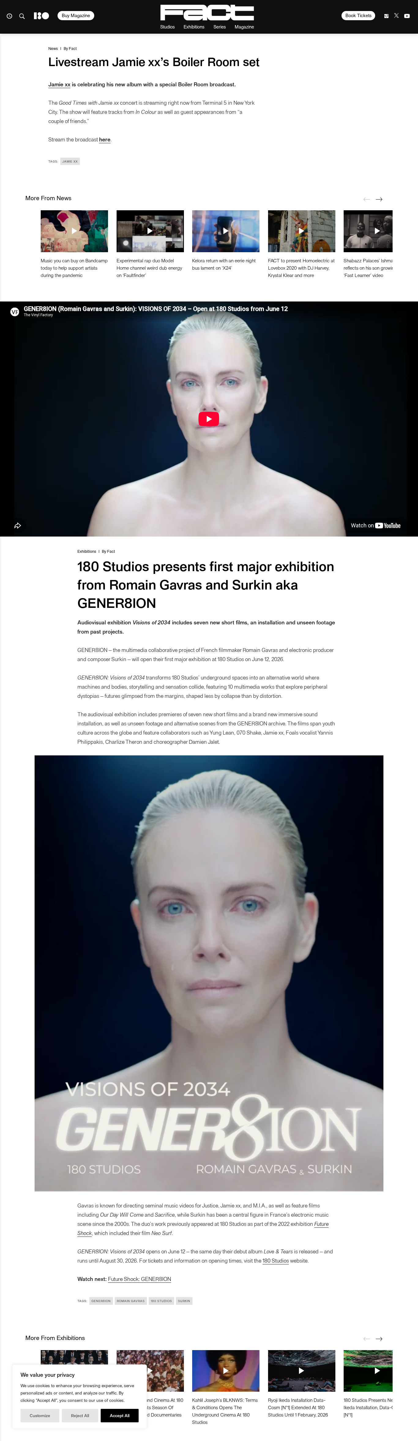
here (104, 139)
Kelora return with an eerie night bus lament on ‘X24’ (224, 264)
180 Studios (276, 1260)
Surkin (184, 1301)
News (53, 48)
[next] (378, 199)
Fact (73, 48)
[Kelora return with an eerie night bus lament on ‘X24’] (225, 231)
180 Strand (41, 15)
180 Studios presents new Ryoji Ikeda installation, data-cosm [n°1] (375, 1407)
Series (220, 26)
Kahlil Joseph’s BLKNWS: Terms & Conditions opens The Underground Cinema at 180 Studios (225, 1411)
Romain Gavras (131, 1301)
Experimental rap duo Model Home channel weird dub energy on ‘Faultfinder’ (149, 267)
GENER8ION (101, 1301)
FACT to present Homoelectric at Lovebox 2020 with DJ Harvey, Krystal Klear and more (301, 267)
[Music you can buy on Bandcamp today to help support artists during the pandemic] (74, 231)
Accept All (119, 1415)
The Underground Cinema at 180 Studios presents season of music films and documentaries (150, 1407)
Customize (40, 1415)
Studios (167, 26)
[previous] (366, 199)
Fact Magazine (207, 12)
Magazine (244, 26)
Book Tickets (358, 15)
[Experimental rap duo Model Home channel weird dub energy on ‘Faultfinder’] (150, 231)
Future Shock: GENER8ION (139, 1278)
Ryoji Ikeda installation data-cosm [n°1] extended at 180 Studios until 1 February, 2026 (298, 1407)
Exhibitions (194, 26)
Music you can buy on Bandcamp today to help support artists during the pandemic (74, 267)
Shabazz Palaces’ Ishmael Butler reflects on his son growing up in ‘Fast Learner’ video (377, 267)
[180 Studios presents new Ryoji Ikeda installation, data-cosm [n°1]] (377, 1371)
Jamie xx (59, 84)
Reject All (80, 1415)
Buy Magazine (76, 15)
